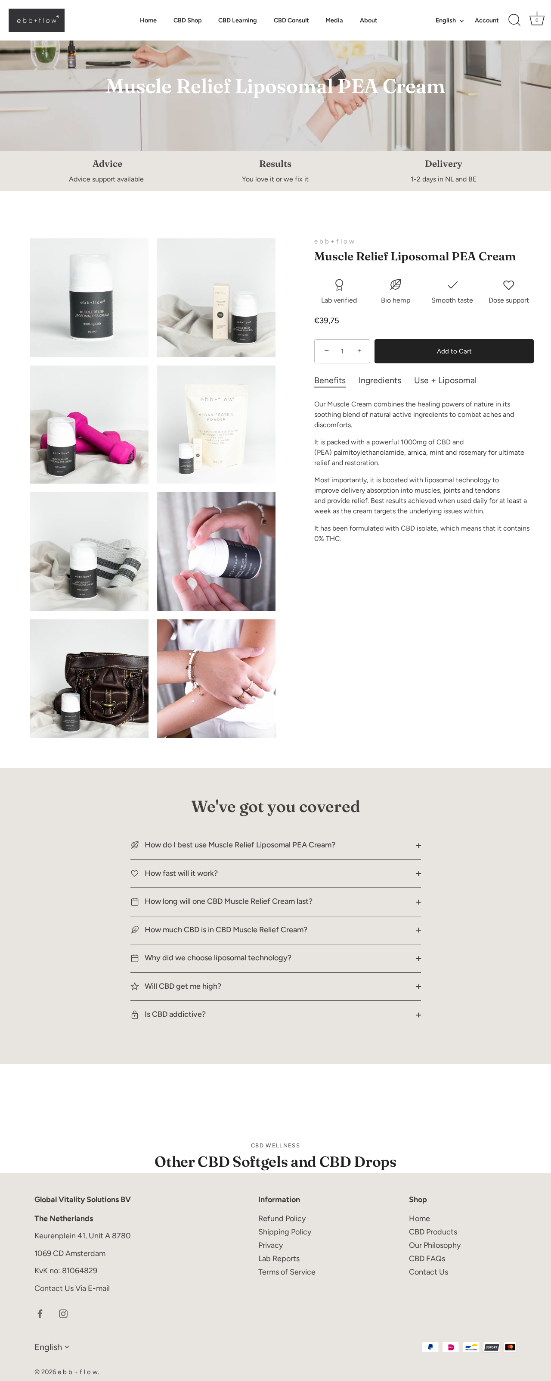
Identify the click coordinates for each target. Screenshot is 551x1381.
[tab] (336, 380)
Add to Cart (454, 351)
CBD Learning (237, 20)
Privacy (270, 1245)
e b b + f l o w (334, 241)
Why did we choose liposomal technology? (217, 957)
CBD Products (433, 1232)
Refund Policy (282, 1218)
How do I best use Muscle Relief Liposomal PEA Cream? (239, 845)
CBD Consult (291, 20)
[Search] (514, 20)
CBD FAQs (427, 1258)
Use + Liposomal (445, 380)
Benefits (330, 380)
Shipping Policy (284, 1232)
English (446, 20)
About (369, 20)
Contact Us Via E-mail (72, 1288)
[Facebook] (40, 1313)
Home (148, 20)
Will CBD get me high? (182, 986)
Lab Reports (279, 1258)
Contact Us (428, 1272)
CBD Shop (187, 20)
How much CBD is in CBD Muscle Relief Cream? (225, 929)
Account (487, 20)
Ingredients (380, 380)
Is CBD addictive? (174, 1014)
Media (334, 20)
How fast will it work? (180, 873)
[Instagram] (63, 1313)
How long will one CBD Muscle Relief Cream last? (228, 901)
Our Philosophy (435, 1245)
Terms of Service (287, 1272)
